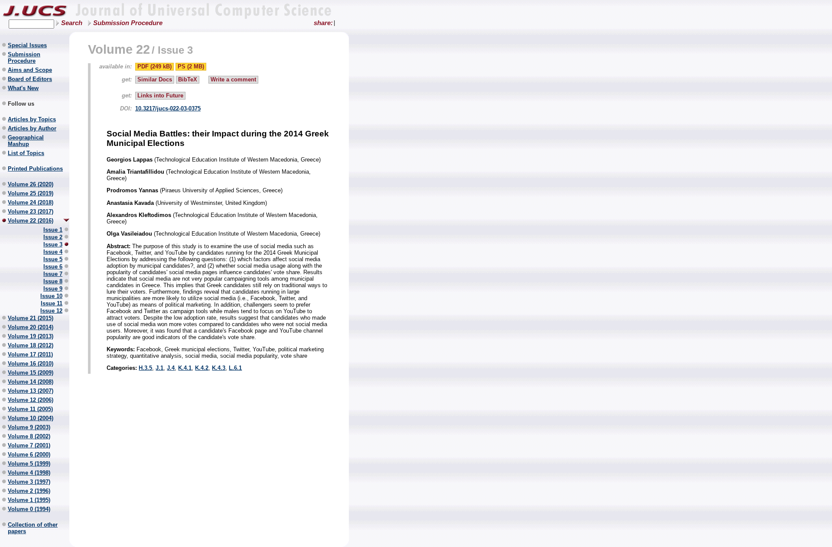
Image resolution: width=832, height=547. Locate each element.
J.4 (171, 368)
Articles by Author (32, 128)
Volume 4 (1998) (29, 472)
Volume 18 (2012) (30, 345)
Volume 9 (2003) (29, 427)
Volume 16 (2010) (30, 363)
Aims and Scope (30, 70)
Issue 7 (52, 274)
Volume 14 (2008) (30, 382)
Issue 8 (52, 281)
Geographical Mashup (26, 140)
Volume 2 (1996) (29, 491)
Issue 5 (52, 259)
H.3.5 (145, 368)
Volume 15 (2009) (30, 372)
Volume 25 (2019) (30, 193)
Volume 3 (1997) (29, 482)
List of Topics (26, 153)
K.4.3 (218, 368)
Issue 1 (52, 230)
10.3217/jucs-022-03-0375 (168, 108)
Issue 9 (52, 288)
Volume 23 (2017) (30, 211)
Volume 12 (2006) (30, 400)
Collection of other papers (33, 527)
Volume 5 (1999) (29, 463)
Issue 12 (51, 310)
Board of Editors (30, 79)
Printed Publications (35, 168)
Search (71, 22)
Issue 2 (52, 237)
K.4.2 (201, 368)
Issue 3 (52, 244)
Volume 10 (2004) (30, 418)
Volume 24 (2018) (30, 202)
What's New (23, 88)
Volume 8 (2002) (29, 436)
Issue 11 (51, 303)
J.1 (159, 368)
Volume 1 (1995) (29, 500)
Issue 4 (52, 252)
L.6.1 (235, 368)
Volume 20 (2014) (30, 327)
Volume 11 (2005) (30, 409)
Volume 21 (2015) (30, 318)
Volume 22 (119, 49)
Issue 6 (52, 266)
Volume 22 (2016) (30, 220)
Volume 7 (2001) (29, 445)
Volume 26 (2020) (30, 184)
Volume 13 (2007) (30, 391)
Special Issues (27, 45)
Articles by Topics (32, 119)
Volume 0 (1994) (29, 509)
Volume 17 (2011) (30, 354)
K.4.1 (185, 368)
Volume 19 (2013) (30, 336)
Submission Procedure (127, 22)
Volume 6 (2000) (29, 454)
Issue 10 (51, 296)
